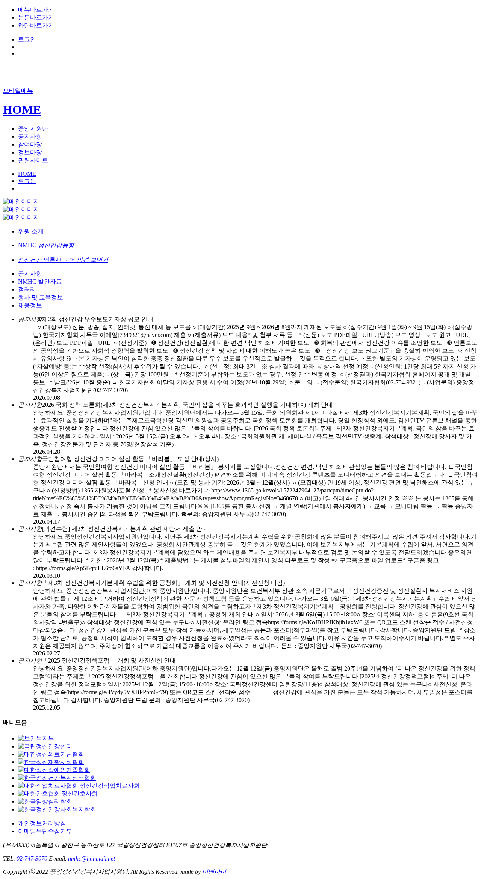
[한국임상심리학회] (45, 801)
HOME (22, 109)
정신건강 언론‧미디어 (63, 260)
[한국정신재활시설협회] (51, 762)
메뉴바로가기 (36, 9)
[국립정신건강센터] (45, 746)
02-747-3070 (32, 858)
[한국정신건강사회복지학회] (57, 809)
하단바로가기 (36, 25)
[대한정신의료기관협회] (51, 754)
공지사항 (30, 273)
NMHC (46, 245)
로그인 (27, 39)
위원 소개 (31, 231)
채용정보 (30, 305)
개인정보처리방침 (42, 823)
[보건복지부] (36, 738)
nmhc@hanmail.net (91, 858)
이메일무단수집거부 (45, 831)
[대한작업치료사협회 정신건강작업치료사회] (79, 785)
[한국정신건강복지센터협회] (57, 778)
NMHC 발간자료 (40, 281)
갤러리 (27, 289)
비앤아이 (214, 871)
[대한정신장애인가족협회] (54, 770)
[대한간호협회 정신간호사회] (58, 793)
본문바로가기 (36, 17)
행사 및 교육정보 (40, 297)
